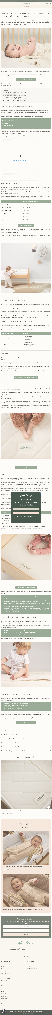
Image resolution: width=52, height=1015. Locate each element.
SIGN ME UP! (26, 513)
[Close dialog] (40, 493)
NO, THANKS (26, 519)
